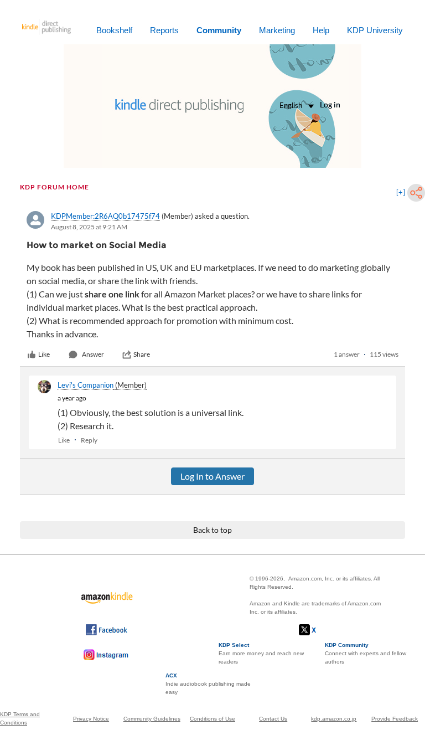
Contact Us (273, 719)
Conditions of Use (212, 719)
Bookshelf (114, 30)
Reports (164, 30)
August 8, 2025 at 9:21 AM (89, 227)
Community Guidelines (151, 719)
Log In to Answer (212, 476)
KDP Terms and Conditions (20, 718)
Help (321, 30)
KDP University (375, 30)
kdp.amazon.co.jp (333, 719)
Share (141, 354)
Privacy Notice (91, 719)
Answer (93, 354)
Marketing (277, 30)
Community (218, 30)
